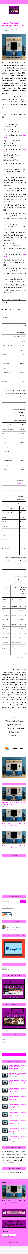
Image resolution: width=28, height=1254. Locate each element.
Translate (11, 1236)
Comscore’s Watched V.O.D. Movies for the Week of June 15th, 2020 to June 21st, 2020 (17, 1106)
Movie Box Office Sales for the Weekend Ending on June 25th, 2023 (13, 803)
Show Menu (6, 2)
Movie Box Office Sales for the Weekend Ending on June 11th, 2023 (13, 847)
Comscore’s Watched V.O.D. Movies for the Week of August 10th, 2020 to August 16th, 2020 (17, 1098)
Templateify (16, 1242)
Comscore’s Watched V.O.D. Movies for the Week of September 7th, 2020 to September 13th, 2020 (17, 1067)
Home (3, 20)
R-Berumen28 (10, 926)
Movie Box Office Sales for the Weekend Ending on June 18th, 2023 (13, 825)
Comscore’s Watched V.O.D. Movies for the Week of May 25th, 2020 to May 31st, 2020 (17, 1130)
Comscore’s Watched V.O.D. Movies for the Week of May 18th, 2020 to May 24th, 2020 (17, 1138)
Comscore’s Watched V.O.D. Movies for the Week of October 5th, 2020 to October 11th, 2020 (17, 1090)
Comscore (8, 20)
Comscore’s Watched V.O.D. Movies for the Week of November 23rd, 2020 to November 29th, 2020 (17, 1122)
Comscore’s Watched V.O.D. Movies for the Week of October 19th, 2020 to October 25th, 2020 (17, 1114)
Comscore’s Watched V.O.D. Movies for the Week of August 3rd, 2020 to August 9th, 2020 (17, 1082)
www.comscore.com (20, 399)
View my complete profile (11, 929)
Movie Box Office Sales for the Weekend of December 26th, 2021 (17, 1074)
